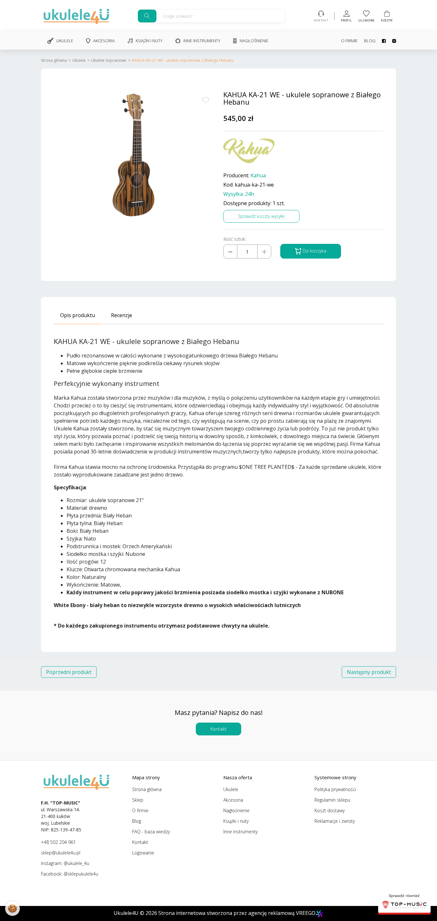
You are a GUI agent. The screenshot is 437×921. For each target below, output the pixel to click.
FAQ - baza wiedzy (151, 832)
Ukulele (64, 41)
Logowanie (143, 853)
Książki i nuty (149, 41)
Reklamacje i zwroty (334, 821)
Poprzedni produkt (68, 672)
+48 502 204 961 (58, 842)
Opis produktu (77, 315)
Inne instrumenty (201, 41)
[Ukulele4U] (76, 16)
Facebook (381, 41)
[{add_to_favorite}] (206, 99)
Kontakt (218, 729)
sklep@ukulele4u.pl (60, 853)
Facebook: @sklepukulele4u (69, 874)
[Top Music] (404, 902)
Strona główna (54, 60)
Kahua (258, 175)
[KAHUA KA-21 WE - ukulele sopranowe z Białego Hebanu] (134, 155)
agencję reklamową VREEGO (281, 913)
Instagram (391, 41)
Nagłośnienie (254, 41)
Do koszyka (313, 251)
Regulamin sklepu (332, 800)
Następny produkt (369, 672)
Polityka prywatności (335, 789)
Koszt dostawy (329, 810)
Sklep (137, 800)
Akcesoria (104, 41)
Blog (370, 41)
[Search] (147, 16)
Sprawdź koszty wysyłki (261, 216)
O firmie (349, 41)
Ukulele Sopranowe (108, 60)
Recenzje (121, 315)
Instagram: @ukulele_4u (65, 863)
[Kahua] (248, 151)
